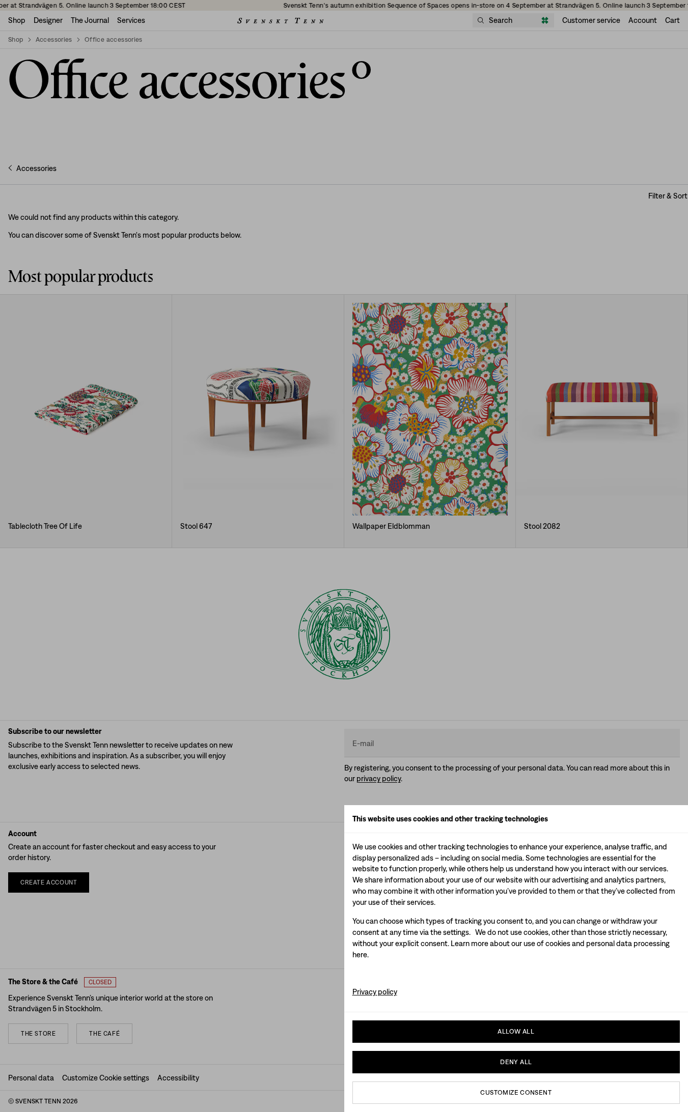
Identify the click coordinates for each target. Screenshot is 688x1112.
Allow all (516, 1031)
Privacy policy (374, 991)
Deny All (516, 1062)
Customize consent (516, 1092)
